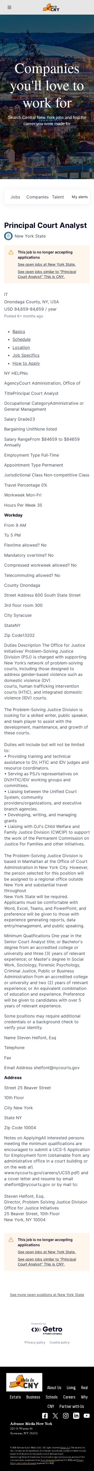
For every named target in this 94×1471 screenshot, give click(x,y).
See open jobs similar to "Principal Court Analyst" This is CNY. (47, 274)
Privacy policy (35, 1342)
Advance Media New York (31, 1423)
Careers (69, 1397)
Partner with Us (72, 1406)
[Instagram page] (66, 1416)
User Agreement (48, 1460)
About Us (54, 1387)
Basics (19, 331)
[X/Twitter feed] (55, 1416)
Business (33, 1397)
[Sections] (9, 7)
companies (37, 196)
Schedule (22, 339)
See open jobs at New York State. (47, 264)
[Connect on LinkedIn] (76, 1416)
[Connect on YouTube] (86, 1416)
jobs (15, 196)
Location (21, 347)
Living (71, 1387)
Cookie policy (60, 1342)
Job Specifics (26, 355)
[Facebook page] (45, 1416)
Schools (52, 1397)
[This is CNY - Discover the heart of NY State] (51, 7)
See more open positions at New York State (47, 1294)
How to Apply (26, 363)
